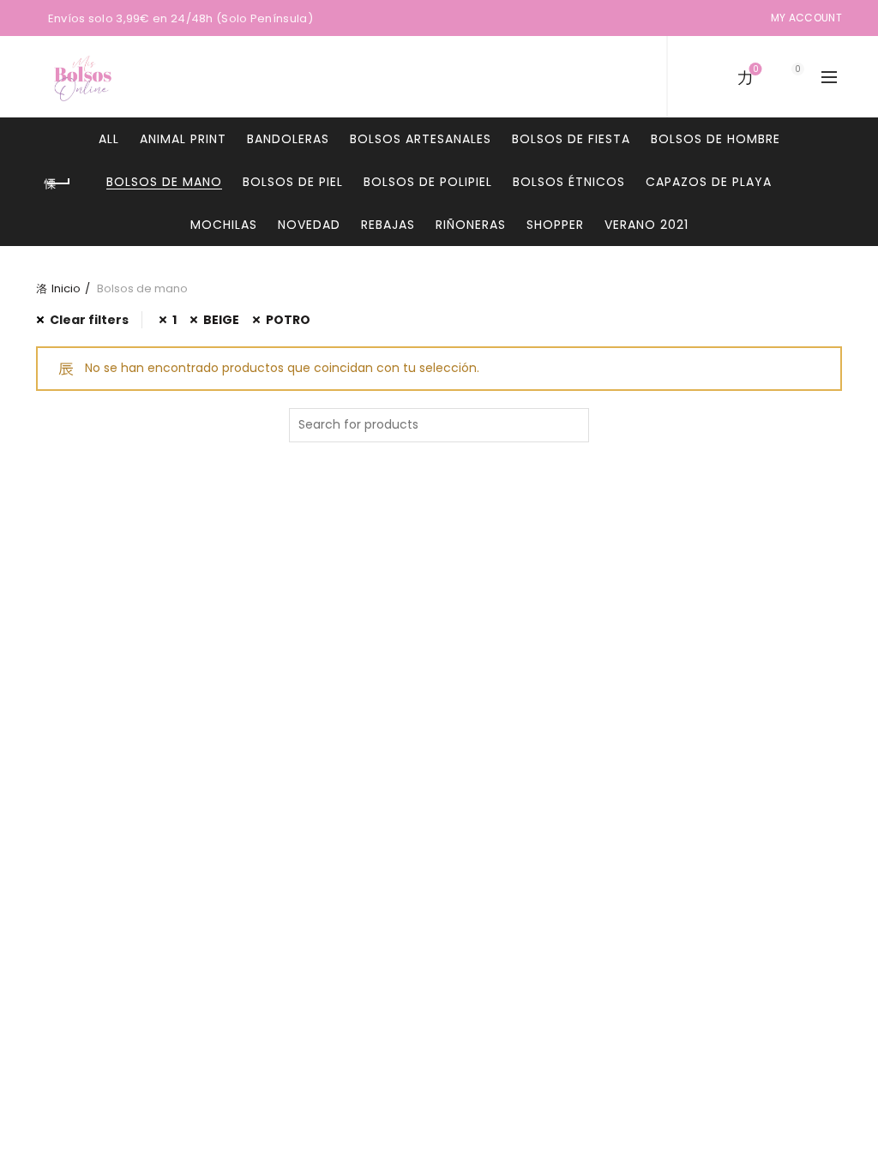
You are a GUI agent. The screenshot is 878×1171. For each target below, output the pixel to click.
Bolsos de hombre (715, 138)
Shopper (555, 224)
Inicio (66, 288)
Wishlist (755, 69)
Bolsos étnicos (569, 181)
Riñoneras (471, 224)
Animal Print (183, 138)
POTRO (288, 319)
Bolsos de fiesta (571, 138)
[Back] (57, 183)
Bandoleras (288, 138)
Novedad (309, 224)
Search (572, 425)
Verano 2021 (646, 224)
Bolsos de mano (164, 181)
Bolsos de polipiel (428, 181)
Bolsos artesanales (420, 138)
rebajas (388, 224)
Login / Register (621, 77)
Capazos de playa (709, 181)
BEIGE (221, 319)
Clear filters (89, 319)
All (109, 138)
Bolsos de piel (293, 181)
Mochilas (223, 224)
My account (806, 17)
